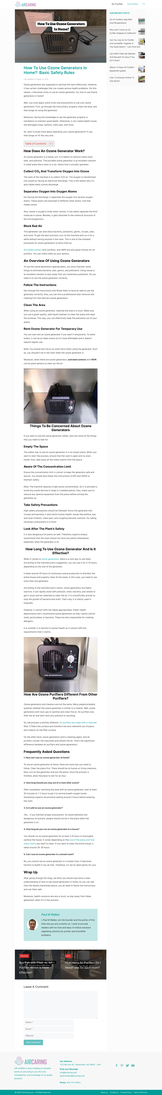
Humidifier (132, 4)
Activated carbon (32, 250)
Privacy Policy (126, 1092)
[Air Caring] (26, 4)
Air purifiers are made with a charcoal (78, 722)
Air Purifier (117, 4)
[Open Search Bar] (144, 4)
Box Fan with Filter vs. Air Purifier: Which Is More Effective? (35, 967)
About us (104, 1092)
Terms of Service (140, 1092)
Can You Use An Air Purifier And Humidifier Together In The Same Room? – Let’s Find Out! (125, 43)
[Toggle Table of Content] (49, 144)
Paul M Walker (50, 914)
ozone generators (50, 559)
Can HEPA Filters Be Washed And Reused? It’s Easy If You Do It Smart (122, 57)
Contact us (114, 1092)
